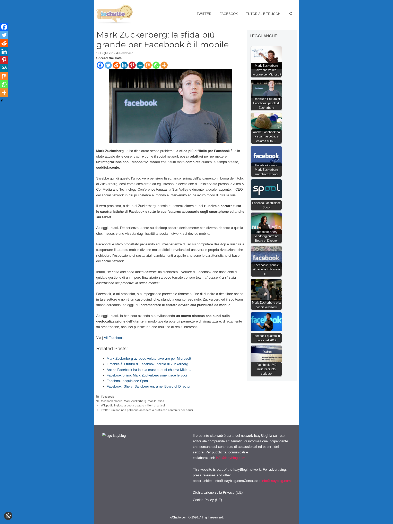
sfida (161, 401)
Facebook (229, 14)
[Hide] (1, 100)
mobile (152, 401)
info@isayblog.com (230, 458)
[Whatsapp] (156, 65)
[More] (164, 65)
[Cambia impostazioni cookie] (8, 516)
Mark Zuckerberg (135, 401)
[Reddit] (116, 65)
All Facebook (114, 338)
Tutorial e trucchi (263, 14)
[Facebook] (100, 65)
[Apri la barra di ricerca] (291, 14)
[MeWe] (140, 65)
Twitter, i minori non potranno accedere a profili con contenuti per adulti (147, 410)
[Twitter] (108, 65)
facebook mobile (111, 401)
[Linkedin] (124, 65)
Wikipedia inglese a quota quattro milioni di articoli (133, 405)
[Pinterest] (132, 65)
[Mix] (148, 65)
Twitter (204, 14)
